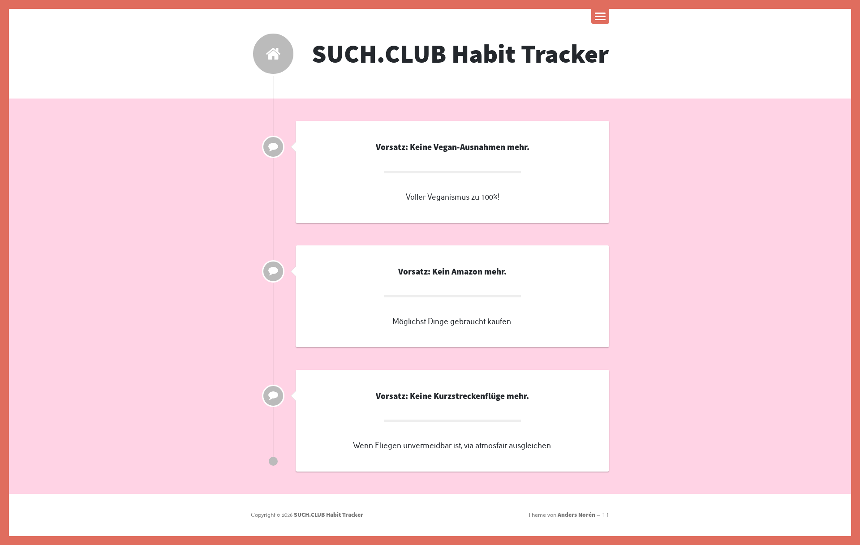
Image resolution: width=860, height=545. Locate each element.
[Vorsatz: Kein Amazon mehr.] (273, 271)
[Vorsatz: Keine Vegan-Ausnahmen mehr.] (273, 147)
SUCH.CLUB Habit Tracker (460, 53)
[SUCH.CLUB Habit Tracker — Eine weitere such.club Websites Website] (273, 53)
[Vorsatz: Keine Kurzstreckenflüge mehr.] (273, 396)
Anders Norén (576, 515)
